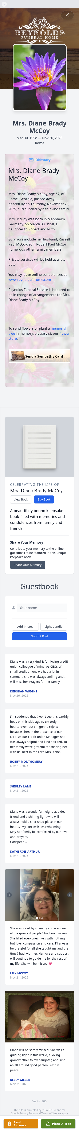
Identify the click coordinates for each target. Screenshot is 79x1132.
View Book (21, 499)
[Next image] (69, 894)
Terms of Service (51, 1113)
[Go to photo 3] (42, 918)
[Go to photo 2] (39, 918)
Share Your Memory (28, 565)
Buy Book (43, 499)
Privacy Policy (28, 1113)
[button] (39, 895)
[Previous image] (9, 894)
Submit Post (39, 636)
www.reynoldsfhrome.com (29, 279)
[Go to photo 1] (37, 918)
